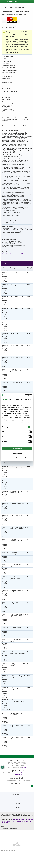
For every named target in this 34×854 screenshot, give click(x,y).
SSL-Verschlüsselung (26, 825)
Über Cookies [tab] (28, 399)
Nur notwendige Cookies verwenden (17, 457)
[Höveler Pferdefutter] (17, 844)
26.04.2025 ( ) (5, 273)
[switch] (30, 431)
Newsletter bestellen (17, 784)
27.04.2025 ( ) (5, 285)
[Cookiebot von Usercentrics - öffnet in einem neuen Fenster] (25, 395)
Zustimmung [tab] (6, 399)
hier (22, 780)
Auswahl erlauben (17, 453)
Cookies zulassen (17, 448)
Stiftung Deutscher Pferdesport (20, 821)
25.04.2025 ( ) (5, 467)
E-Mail (24, 767)
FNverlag (7, 821)
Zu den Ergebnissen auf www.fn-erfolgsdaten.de (15, 254)
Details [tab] (17, 399)
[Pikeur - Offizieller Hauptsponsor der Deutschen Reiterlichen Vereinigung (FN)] (17, 835)
